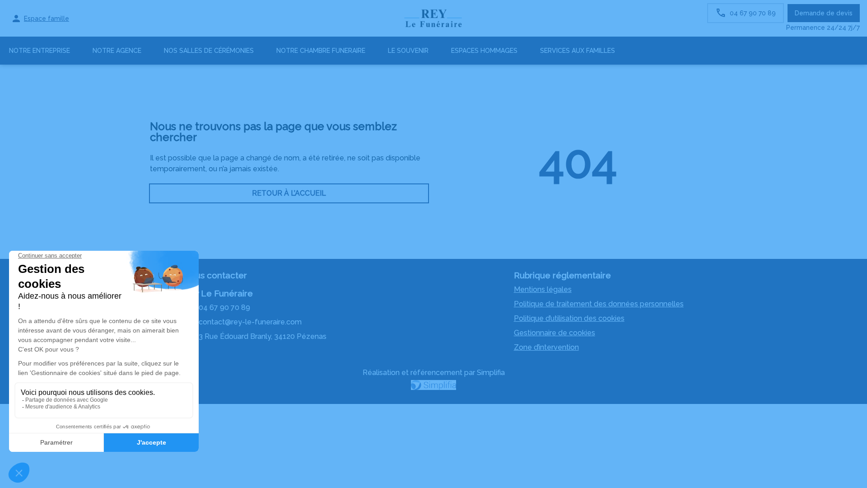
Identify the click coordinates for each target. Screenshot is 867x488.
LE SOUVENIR (408, 50)
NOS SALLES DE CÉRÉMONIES (209, 50)
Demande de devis (824, 13)
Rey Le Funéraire (218, 293)
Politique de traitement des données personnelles (599, 304)
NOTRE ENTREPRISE (39, 50)
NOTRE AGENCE (117, 50)
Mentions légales (543, 289)
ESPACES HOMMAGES (484, 50)
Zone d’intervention (546, 347)
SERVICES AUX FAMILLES (577, 50)
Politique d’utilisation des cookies (569, 318)
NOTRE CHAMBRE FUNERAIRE (320, 50)
